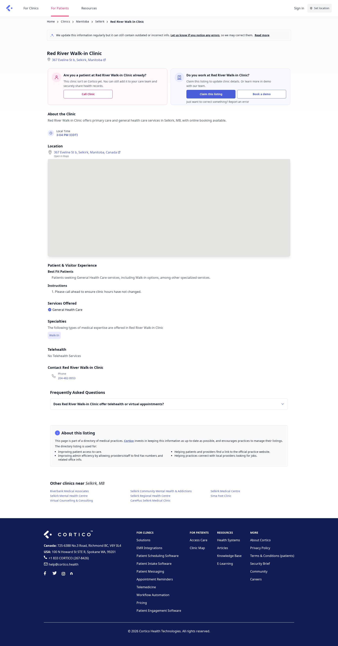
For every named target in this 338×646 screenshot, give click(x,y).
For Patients (60, 8)
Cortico (129, 441)
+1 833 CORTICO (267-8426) (69, 558)
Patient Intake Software (154, 563)
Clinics (65, 21)
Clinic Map (197, 548)
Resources (89, 8)
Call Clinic (88, 94)
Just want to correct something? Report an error (217, 102)
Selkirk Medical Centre (225, 491)
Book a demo (262, 94)
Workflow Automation (153, 595)
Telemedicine (146, 587)
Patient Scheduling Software (158, 556)
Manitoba (82, 21)
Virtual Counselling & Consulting (71, 500)
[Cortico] (9, 8)
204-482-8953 (67, 378)
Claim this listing (211, 94)
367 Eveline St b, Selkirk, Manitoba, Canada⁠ (85, 152)
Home (51, 21)
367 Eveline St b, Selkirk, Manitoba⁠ (77, 60)
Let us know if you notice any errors (195, 35)
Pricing (142, 603)
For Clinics (31, 8)
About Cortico (260, 540)
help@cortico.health (63, 564)
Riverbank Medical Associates (69, 491)
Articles (222, 548)
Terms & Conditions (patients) (272, 556)
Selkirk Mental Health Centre (69, 496)
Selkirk (99, 21)
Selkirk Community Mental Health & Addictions (161, 491)
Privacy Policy (260, 548)
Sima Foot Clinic (221, 496)
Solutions (143, 540)
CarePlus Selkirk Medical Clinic (150, 500)
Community (258, 571)
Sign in (299, 8)
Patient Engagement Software (159, 610)
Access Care (198, 540)
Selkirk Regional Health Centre (150, 496)
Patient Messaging (150, 571)
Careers (256, 579)
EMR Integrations (149, 548)
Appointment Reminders (155, 579)
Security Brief (260, 563)
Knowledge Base (229, 556)
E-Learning (225, 563)
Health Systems (228, 540)
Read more (262, 35)
